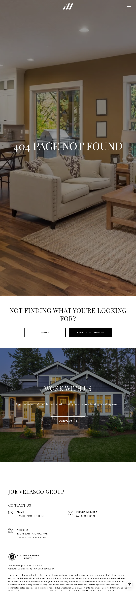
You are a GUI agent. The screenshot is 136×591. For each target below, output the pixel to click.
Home (45, 332)
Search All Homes (90, 332)
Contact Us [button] (68, 421)
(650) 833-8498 (86, 516)
